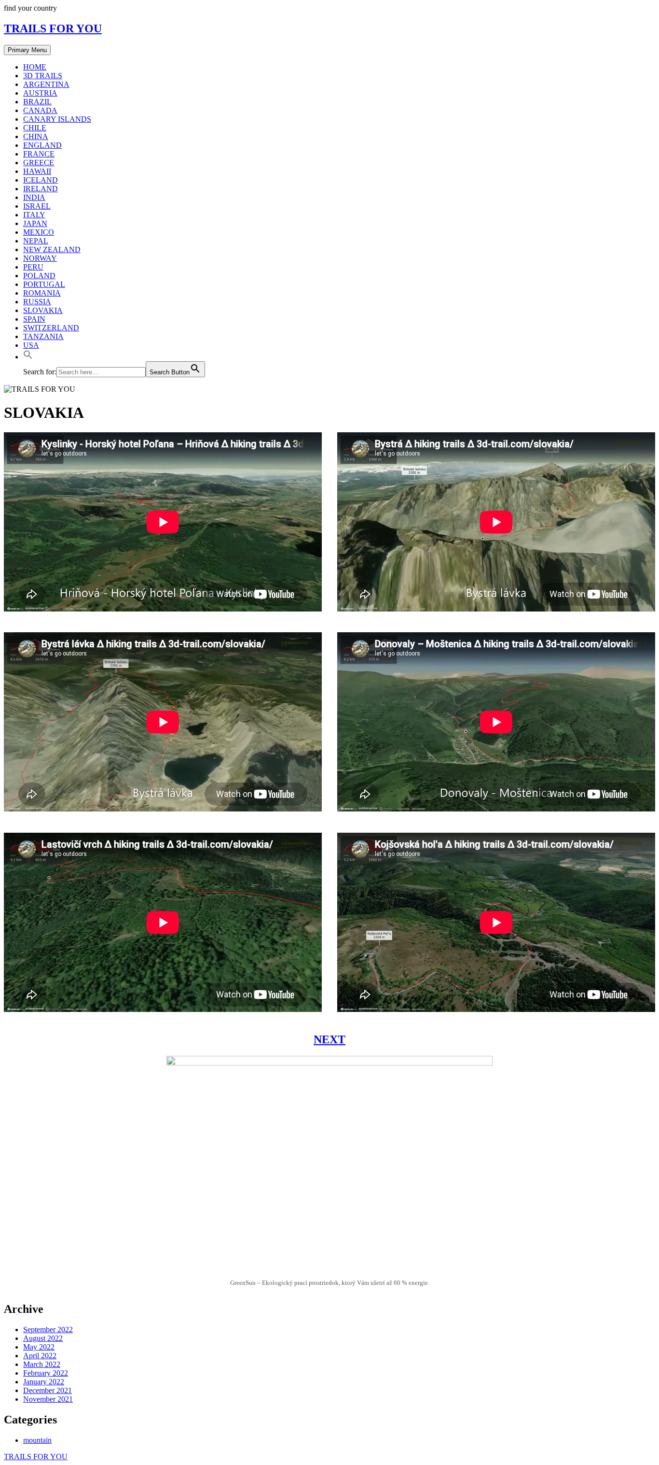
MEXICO (38, 232)
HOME (34, 67)
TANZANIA (43, 336)
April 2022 (39, 1355)
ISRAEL (37, 206)
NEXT (329, 1039)
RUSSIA (37, 302)
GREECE (38, 162)
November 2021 (48, 1399)
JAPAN (35, 223)
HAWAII (37, 171)
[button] (28, 357)
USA (31, 345)
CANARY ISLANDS (57, 119)
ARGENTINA (46, 84)
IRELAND (40, 189)
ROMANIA (42, 293)
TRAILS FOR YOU (53, 28)
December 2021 (47, 1390)
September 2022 (48, 1329)
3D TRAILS (42, 75)
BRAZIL (37, 102)
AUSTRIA (40, 93)
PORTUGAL (44, 284)
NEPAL (35, 241)
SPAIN (34, 319)
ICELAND (40, 180)
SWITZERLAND (51, 328)
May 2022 (39, 1347)
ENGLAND (42, 145)
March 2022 (41, 1364)
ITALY (34, 215)
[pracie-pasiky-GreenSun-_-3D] (329, 1271)
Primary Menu (27, 50)
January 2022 (43, 1382)
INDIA (34, 197)
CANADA (40, 110)
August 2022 (43, 1338)
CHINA (35, 136)
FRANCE (39, 154)
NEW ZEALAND (52, 249)
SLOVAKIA (43, 310)
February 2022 (45, 1373)
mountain (37, 1440)
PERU (33, 267)
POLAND (39, 275)
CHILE (34, 128)
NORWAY (40, 258)
